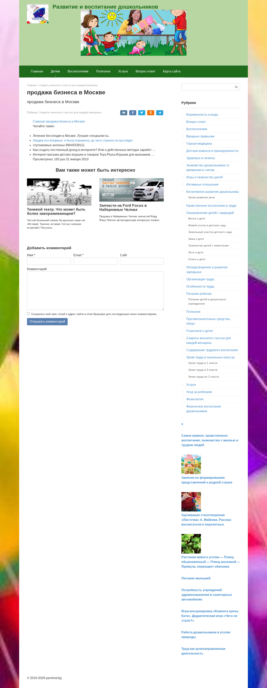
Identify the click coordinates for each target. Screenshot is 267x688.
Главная (37, 71)
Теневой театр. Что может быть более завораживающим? (56, 211)
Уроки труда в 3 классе (203, 369)
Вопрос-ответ (145, 71)
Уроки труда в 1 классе (203, 362)
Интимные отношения (202, 184)
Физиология (194, 399)
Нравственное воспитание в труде (211, 205)
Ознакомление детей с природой (210, 213)
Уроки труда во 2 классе (203, 376)
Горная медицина (199, 143)
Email (78, 255)
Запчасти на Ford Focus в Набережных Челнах (123, 207)
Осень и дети (196, 259)
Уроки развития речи (201, 197)
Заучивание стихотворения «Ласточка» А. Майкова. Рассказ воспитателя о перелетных (206, 519)
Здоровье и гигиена (200, 158)
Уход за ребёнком (199, 392)
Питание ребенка (198, 293)
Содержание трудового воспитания (212, 350)
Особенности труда (200, 286)
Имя (31, 255)
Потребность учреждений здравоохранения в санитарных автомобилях (206, 594)
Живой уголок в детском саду (207, 225)
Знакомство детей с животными (208, 245)
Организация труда (200, 279)
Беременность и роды (202, 114)
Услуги (123, 71)
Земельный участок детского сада (210, 232)
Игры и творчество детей (204, 177)
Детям (55, 71)
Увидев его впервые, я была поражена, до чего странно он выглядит (83, 140)
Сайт (123, 255)
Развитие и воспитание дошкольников (105, 7)
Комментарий (37, 269)
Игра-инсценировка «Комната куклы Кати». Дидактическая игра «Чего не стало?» (209, 616)
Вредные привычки (200, 136)
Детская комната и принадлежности (212, 150)
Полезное (103, 71)
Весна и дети (196, 218)
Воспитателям (78, 71)
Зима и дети (196, 238)
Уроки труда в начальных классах (210, 357)
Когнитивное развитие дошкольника (212, 191)
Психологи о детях (199, 331)
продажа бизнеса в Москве (65, 121)
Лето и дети (195, 252)
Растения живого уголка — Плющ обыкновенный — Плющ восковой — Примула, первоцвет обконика (210, 561)
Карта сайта (171, 71)
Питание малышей (196, 578)
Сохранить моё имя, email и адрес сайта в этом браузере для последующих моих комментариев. (94, 314)
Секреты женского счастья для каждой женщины (70, 112)
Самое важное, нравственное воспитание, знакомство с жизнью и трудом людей (209, 440)
